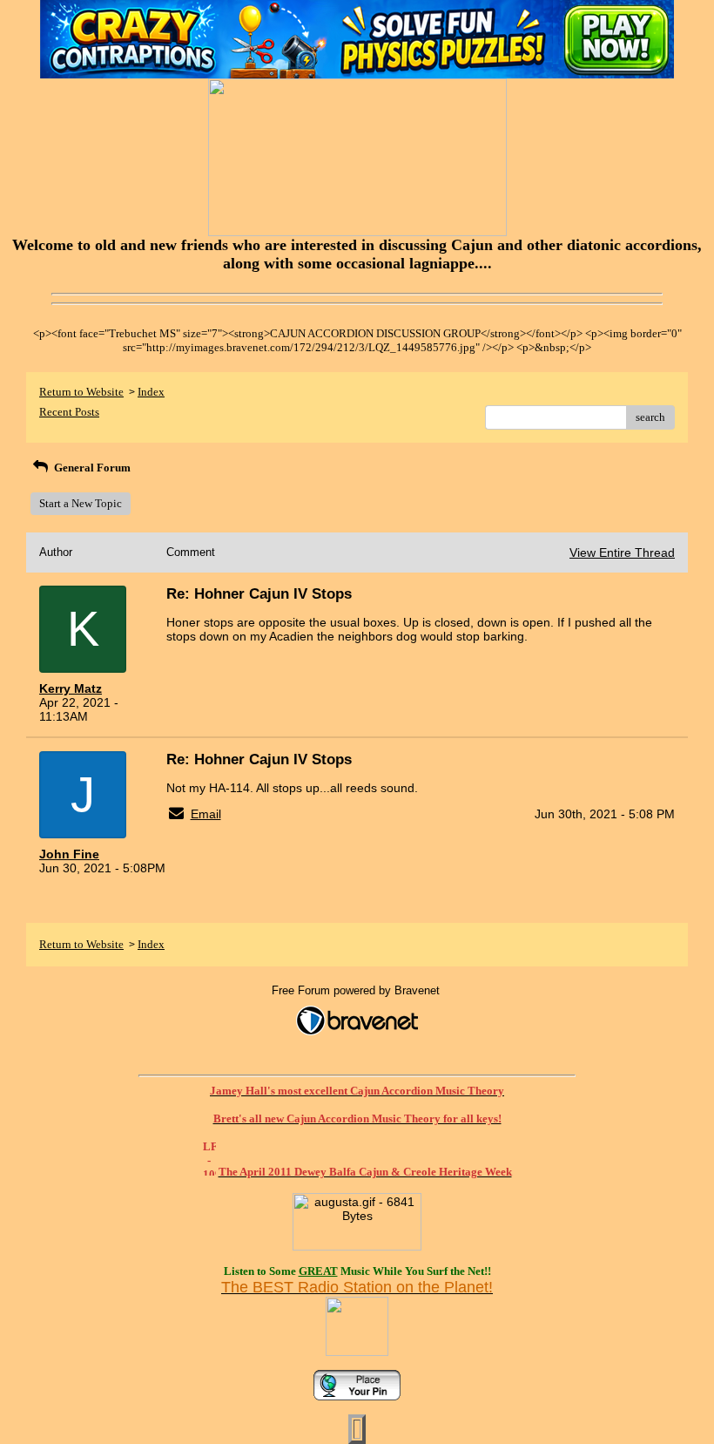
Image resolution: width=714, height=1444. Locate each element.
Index (151, 391)
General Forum (91, 467)
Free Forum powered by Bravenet (357, 990)
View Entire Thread (622, 552)
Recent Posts (69, 411)
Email (206, 814)
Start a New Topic (80, 503)
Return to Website (81, 391)
